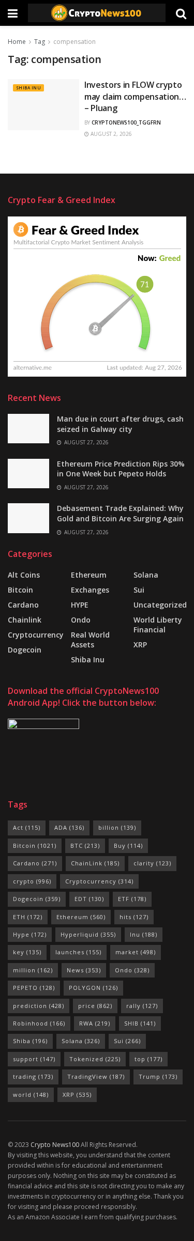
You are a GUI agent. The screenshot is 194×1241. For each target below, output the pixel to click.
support (34, 1059)
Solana (145, 575)
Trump (158, 1076)
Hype (30, 934)
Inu (143, 934)
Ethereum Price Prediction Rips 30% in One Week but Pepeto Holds (121, 469)
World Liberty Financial (157, 624)
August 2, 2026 (110, 133)
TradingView (96, 1076)
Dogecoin (24, 650)
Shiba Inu (28, 87)
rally (142, 1006)
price (95, 1006)
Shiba (30, 1041)
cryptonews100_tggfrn (126, 122)
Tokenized (95, 1059)
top (148, 1059)
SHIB (140, 1023)
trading (33, 1076)
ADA (69, 827)
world (31, 1094)
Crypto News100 (55, 1144)
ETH (27, 917)
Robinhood (39, 1023)
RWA (94, 1023)
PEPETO (34, 987)
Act (26, 827)
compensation (74, 41)
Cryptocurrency (36, 635)
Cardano (23, 605)
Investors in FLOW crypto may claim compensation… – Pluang (135, 96)
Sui (127, 1041)
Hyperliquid (88, 934)
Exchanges (90, 590)
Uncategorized (160, 605)
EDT (89, 899)
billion (117, 827)
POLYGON (93, 987)
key (27, 952)
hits (134, 917)
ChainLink (95, 863)
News (84, 970)
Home (17, 41)
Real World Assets (90, 639)
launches (78, 952)
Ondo (81, 620)
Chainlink (24, 620)
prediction (38, 1006)
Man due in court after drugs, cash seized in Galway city (120, 424)
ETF (132, 899)
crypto (32, 881)
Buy (128, 845)
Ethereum (89, 575)
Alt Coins (24, 575)
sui (138, 590)
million (33, 970)
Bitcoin (20, 590)
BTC (85, 845)
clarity (152, 863)
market (135, 952)
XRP (140, 644)
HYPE (79, 605)
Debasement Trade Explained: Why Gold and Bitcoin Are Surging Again (120, 513)
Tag (39, 41)
